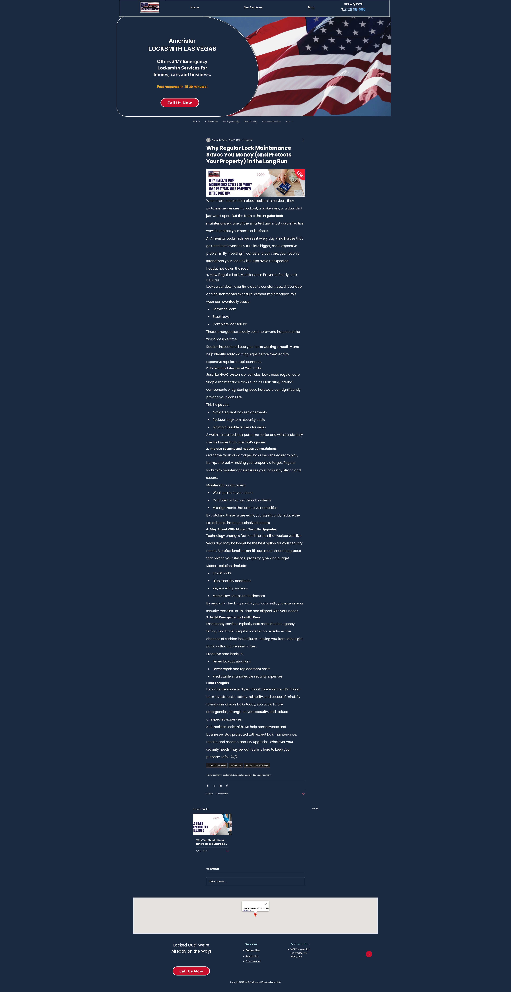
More (288, 122)
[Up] (369, 954)
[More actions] (303, 140)
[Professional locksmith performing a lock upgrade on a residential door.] (212, 824)
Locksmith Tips (211, 122)
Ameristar (182, 40)
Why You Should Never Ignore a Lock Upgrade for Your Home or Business (210, 842)
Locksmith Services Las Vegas (237, 775)
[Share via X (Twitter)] (214, 785)
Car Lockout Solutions (271, 122)
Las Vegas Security (231, 122)
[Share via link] (227, 785)
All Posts (196, 122)
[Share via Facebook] (207, 785)
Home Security (250, 122)
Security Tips (235, 765)
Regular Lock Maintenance (257, 765)
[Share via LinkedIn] (220, 785)
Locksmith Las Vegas (217, 765)
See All (315, 808)
